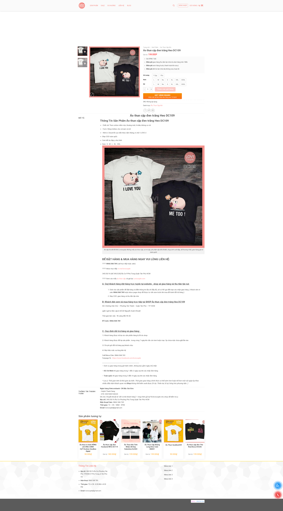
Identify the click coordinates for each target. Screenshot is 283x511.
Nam (144, 79)
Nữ (144, 84)
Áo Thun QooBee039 (173, 445)
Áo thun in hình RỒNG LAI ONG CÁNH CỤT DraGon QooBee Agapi (88, 448)
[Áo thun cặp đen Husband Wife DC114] (109, 430)
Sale (103, 5)
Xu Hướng (111, 5)
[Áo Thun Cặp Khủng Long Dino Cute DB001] (152, 430)
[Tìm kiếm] (173, 5)
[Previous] (93, 72)
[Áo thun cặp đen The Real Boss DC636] (195, 430)
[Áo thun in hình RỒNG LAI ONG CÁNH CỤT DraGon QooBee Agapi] (88, 430)
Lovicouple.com (139, 279)
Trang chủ (146, 47)
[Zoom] (92, 95)
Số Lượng (146, 75)
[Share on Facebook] (145, 110)
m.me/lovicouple (124, 269)
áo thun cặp (121, 279)
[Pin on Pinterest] (153, 110)
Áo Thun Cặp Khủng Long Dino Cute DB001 (152, 447)
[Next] (136, 72)
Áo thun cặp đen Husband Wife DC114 (109, 446)
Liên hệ (121, 5)
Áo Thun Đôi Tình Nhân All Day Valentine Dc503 (131, 447)
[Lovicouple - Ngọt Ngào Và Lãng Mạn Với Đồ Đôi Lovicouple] (81, 5)
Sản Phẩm (94, 5)
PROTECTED (200, 501)
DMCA (193, 501)
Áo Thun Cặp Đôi (165, 47)
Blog (129, 5)
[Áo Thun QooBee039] (173, 430)
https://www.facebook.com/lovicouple (126, 358)
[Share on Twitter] (149, 110)
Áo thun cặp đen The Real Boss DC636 (195, 446)
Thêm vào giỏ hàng (165, 89)
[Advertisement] (141, 27)
